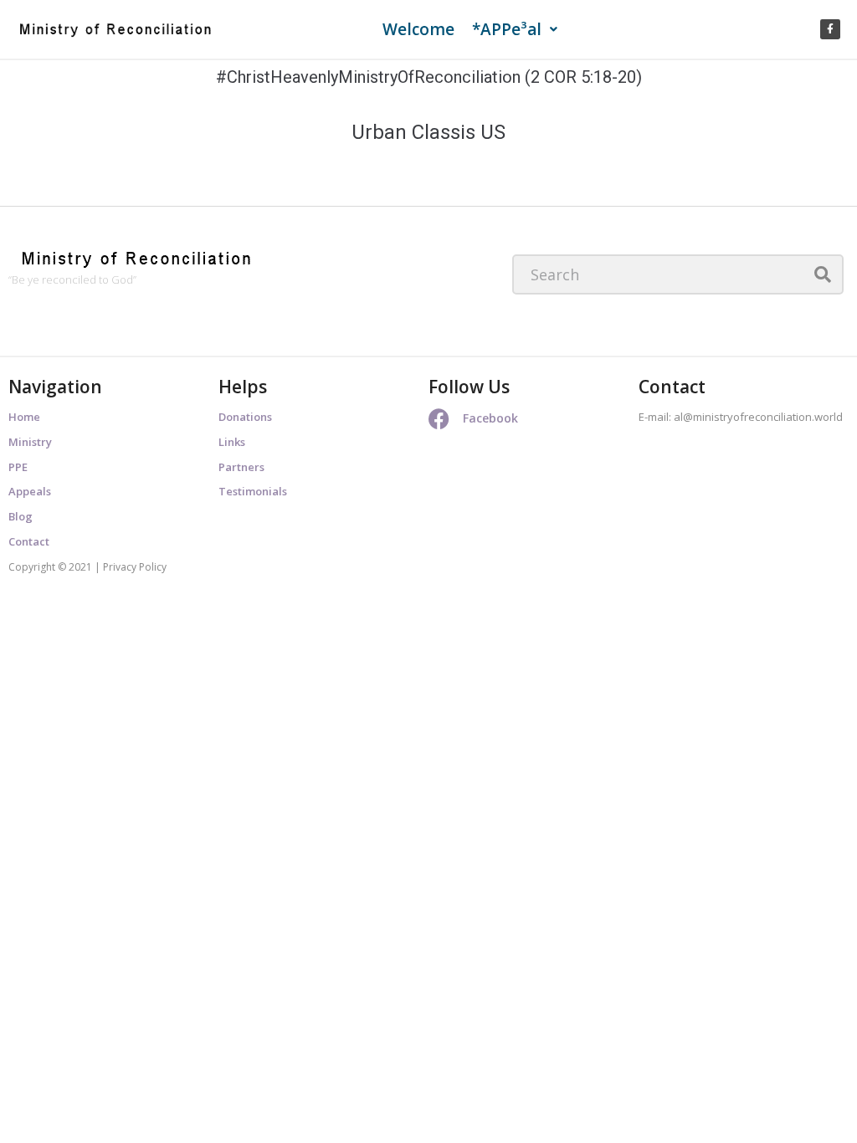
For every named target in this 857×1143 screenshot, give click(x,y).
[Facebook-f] (830, 29)
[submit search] (823, 274)
